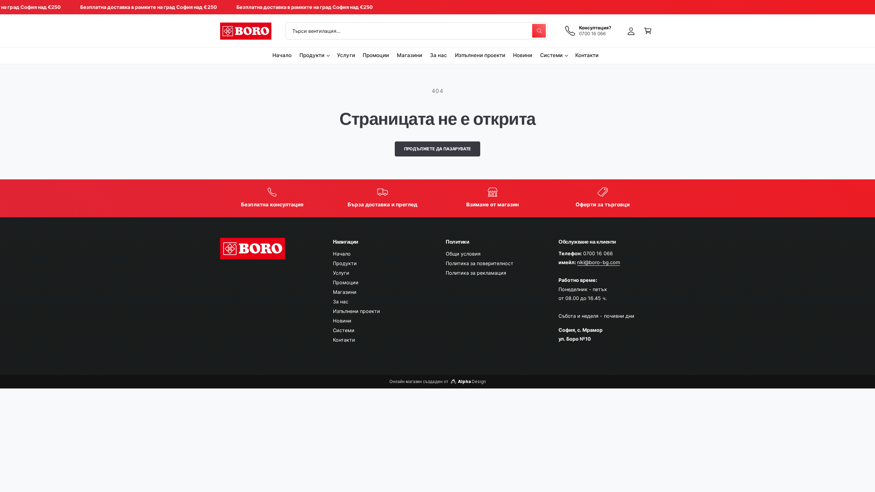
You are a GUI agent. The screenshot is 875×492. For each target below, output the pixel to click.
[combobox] (417, 31)
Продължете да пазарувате (437, 148)
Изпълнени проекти (356, 311)
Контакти (344, 340)
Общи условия (463, 254)
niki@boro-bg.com (598, 262)
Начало (342, 254)
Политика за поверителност (479, 263)
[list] (437, 198)
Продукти (311, 55)
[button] (648, 31)
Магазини (344, 292)
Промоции (346, 282)
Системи (551, 55)
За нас (340, 301)
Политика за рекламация (476, 273)
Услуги (341, 273)
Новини (342, 321)
